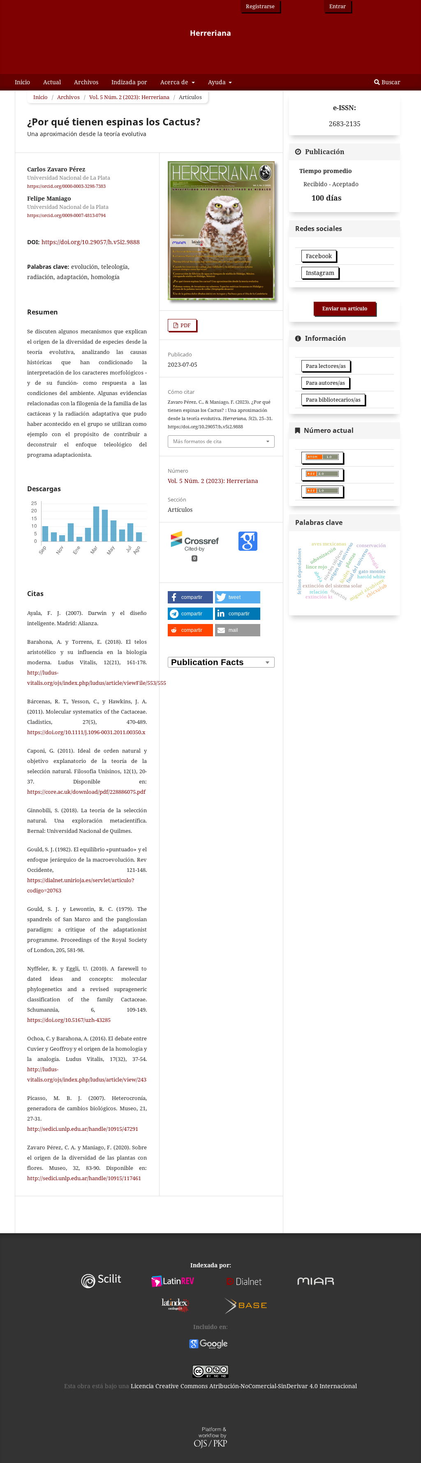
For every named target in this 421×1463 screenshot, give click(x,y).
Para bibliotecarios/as (333, 399)
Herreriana (210, 33)
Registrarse (260, 6)
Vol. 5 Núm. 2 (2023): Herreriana (129, 97)
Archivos (86, 82)
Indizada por (129, 82)
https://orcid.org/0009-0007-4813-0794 (66, 215)
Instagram (320, 273)
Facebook (319, 256)
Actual (52, 82)
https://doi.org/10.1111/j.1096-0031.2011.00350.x (86, 732)
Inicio (22, 82)
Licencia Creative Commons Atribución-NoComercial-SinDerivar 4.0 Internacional (244, 1386)
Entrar (337, 6)
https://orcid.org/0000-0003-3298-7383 (66, 186)
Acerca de (175, 82)
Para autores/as (325, 382)
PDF (185, 325)
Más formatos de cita (197, 441)
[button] (190, 597)
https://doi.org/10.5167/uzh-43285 (69, 1020)
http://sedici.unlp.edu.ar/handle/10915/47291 (82, 1128)
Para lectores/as (326, 366)
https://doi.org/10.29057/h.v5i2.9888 (91, 242)
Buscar (390, 82)
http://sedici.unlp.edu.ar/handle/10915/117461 (84, 1178)
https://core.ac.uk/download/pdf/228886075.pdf (86, 791)
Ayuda (217, 82)
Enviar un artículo (344, 308)
